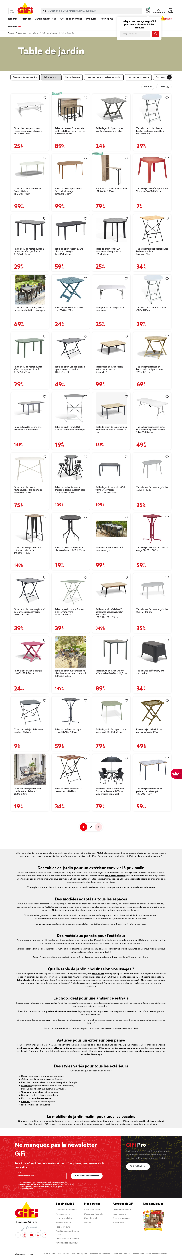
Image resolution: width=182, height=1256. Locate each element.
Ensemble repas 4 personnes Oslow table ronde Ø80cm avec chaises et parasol (110, 791)
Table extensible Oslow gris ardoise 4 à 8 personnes (27, 428)
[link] (91, 23)
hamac (153, 1011)
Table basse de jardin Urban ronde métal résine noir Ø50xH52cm (27, 791)
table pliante (23, 980)
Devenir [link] (14, 26)
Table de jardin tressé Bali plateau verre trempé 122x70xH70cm (149, 791)
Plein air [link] (26, 18)
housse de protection (32, 1048)
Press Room (118, 1223)
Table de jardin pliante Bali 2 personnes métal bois (68, 790)
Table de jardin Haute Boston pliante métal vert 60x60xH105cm (69, 612)
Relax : (24, 1076)
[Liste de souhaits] (45, 98)
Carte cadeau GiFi (92, 1210)
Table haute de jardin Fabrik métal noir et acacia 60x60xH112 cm (27, 550)
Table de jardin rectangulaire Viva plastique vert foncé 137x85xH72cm (28, 370)
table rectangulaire (115, 876)
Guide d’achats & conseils (67, 1239)
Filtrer (162, 87)
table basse (98, 974)
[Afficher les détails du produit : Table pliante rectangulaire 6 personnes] (111, 289)
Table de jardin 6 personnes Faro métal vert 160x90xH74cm (27, 191)
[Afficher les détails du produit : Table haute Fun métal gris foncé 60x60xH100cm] (71, 711)
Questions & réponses (66, 1210)
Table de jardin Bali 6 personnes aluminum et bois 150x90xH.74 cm (111, 430)
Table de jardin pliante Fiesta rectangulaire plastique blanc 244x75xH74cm (150, 430)
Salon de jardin (72, 77)
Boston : (25, 1095)
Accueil (11, 33)
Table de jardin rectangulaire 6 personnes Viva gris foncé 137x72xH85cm (29, 252)
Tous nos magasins (121, 1218)
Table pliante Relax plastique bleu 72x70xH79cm (69, 309)
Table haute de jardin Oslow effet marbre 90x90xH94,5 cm (111, 672)
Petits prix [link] (107, 18)
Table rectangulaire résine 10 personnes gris (110, 549)
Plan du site (49, 1254)
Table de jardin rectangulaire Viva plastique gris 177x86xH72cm (69, 252)
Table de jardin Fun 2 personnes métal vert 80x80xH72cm (111, 731)
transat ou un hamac (117, 1051)
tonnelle (138, 1051)
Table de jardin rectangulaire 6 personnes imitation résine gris (29, 309)
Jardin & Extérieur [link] (45, 18)
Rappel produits (63, 1227)
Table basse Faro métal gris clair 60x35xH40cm (152, 488)
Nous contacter (63, 1214)
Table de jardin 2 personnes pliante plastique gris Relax (109, 129)
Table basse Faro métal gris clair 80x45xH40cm (152, 610)
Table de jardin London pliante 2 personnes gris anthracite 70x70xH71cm (30, 612)
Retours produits (63, 1223)
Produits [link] (91, 18)
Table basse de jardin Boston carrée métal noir (28, 731)
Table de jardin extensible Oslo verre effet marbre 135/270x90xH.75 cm (111, 490)
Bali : (23, 1089)
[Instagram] (24, 1235)
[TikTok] (44, 1235)
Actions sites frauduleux (67, 1243)
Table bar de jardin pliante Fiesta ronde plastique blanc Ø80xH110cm (150, 131)
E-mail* (19, 1173)
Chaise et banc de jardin (25, 77)
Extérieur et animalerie (27, 33)
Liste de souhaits (64, 1218)
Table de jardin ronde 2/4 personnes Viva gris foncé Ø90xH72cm (108, 252)
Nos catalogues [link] (163, 18)
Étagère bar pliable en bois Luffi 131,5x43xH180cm (111, 190)
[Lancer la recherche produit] (44, 11)
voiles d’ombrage (93, 1054)
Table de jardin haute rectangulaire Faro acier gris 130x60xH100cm (28, 490)
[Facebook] (18, 1235)
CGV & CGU (63, 1254)
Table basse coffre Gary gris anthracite (150, 672)
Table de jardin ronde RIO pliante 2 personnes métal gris (70, 428)
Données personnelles (100, 1254)
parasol (104, 1011)
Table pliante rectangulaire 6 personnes (110, 309)
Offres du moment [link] (71, 18)
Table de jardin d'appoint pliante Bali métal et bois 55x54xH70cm (152, 252)
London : (25, 1101)
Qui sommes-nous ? (122, 1210)
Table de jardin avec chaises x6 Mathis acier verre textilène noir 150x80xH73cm (70, 673)
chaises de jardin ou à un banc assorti (101, 1045)
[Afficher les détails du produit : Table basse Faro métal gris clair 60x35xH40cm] (152, 468)
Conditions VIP (91, 1218)
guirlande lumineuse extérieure (61, 1011)
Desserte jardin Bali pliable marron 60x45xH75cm (149, 731)
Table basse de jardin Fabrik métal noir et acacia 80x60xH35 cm (109, 370)
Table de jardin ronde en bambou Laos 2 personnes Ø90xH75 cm (149, 370)
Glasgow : (26, 1085)
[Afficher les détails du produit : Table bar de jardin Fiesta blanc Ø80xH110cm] (152, 289)
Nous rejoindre (119, 1214)
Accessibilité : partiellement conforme (150, 1254)
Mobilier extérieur (49, 33)
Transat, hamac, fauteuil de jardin (103, 77)
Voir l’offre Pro (137, 1166)
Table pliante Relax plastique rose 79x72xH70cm (28, 672)
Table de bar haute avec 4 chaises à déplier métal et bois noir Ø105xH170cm (70, 490)
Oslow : (25, 1079)
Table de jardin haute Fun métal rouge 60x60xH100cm (151, 549)
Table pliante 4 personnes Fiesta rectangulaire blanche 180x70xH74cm (28, 131)
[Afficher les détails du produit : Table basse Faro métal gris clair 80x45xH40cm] (152, 589)
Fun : (23, 1082)
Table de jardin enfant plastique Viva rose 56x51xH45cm (152, 190)
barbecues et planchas (127, 1048)
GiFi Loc (87, 1223)
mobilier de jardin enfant (151, 1121)
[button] (147, 11)
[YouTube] (31, 1235)
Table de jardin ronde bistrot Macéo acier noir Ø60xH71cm (70, 549)
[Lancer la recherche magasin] (155, 34)
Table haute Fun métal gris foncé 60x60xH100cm (68, 731)
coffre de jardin (60, 1048)
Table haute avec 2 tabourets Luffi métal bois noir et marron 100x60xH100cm (70, 131)
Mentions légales (80, 1254)
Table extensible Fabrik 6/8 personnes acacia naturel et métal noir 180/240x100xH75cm (109, 613)
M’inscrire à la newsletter (86, 1175)
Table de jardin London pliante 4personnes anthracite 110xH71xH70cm (70, 370)
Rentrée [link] (12, 18)
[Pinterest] (38, 1235)
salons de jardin (128, 1028)
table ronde (27, 879)
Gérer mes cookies (121, 1254)
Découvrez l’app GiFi (93, 1214)
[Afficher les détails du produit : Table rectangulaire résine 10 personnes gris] (111, 528)
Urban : (25, 1092)
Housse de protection (138, 77)
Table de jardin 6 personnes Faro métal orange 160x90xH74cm (68, 191)
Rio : (23, 1105)
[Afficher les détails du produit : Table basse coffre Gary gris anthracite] (152, 652)
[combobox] (91, 11)
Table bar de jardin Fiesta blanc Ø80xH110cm (151, 309)
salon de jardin (98, 1121)
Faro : (24, 1098)
